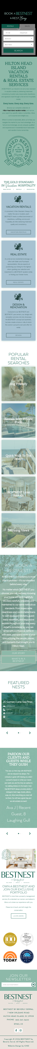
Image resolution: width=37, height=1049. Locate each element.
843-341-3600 (22, 1020)
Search (18, 50)
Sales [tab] (27, 26)
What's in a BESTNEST (18, 659)
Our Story (18, 653)
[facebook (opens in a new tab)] (16, 1030)
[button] (7, 833)
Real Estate (18, 282)
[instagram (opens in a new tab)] (20, 1030)
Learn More (18, 916)
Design (18, 335)
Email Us (18, 1024)
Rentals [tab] (10, 26)
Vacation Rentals (18, 232)
